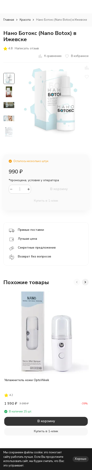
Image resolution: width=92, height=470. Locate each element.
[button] (76, 282)
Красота (25, 20)
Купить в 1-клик (46, 201)
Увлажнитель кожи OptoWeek (26, 380)
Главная (8, 20)
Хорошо (80, 459)
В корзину (59, 189)
